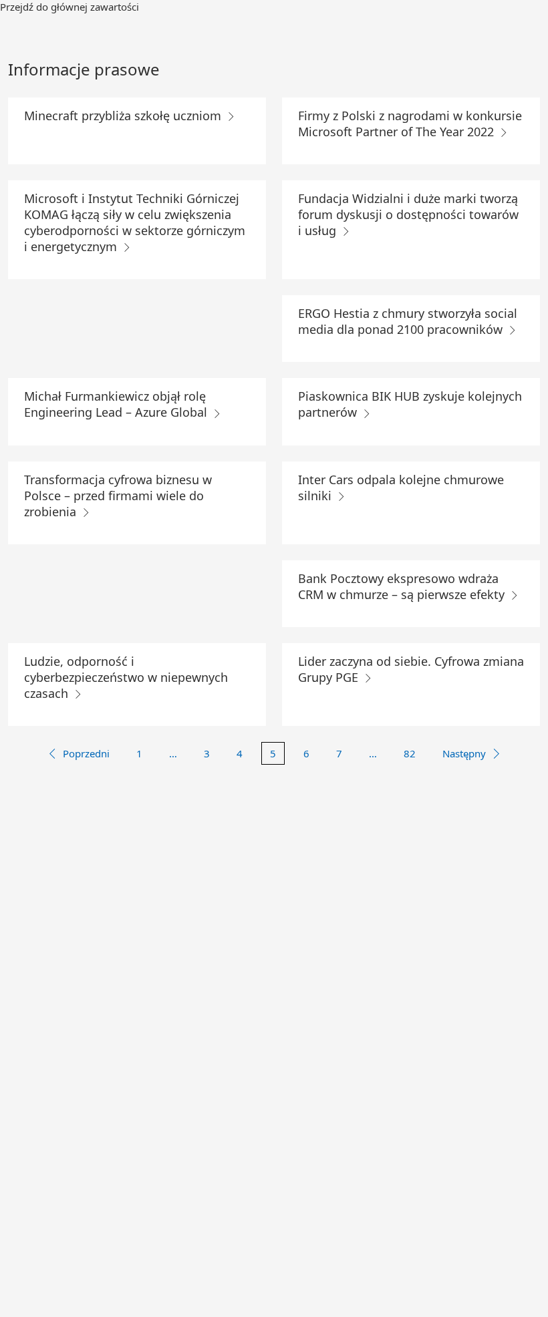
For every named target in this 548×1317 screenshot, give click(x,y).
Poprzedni (86, 753)
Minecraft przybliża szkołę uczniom (124, 116)
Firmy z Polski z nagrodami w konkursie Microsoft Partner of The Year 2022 (410, 124)
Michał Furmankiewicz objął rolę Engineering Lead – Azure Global (117, 404)
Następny (464, 753)
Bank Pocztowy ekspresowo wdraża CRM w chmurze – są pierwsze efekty (403, 586)
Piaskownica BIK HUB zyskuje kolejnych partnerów (410, 404)
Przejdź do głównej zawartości (69, 6)
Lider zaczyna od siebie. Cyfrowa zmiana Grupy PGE (411, 669)
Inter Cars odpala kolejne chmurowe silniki (401, 488)
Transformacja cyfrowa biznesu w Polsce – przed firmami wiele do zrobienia (118, 496)
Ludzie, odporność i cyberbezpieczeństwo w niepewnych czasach (126, 677)
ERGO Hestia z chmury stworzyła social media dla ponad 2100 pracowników (407, 321)
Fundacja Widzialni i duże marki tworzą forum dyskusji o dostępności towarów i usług (408, 214)
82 (410, 753)
